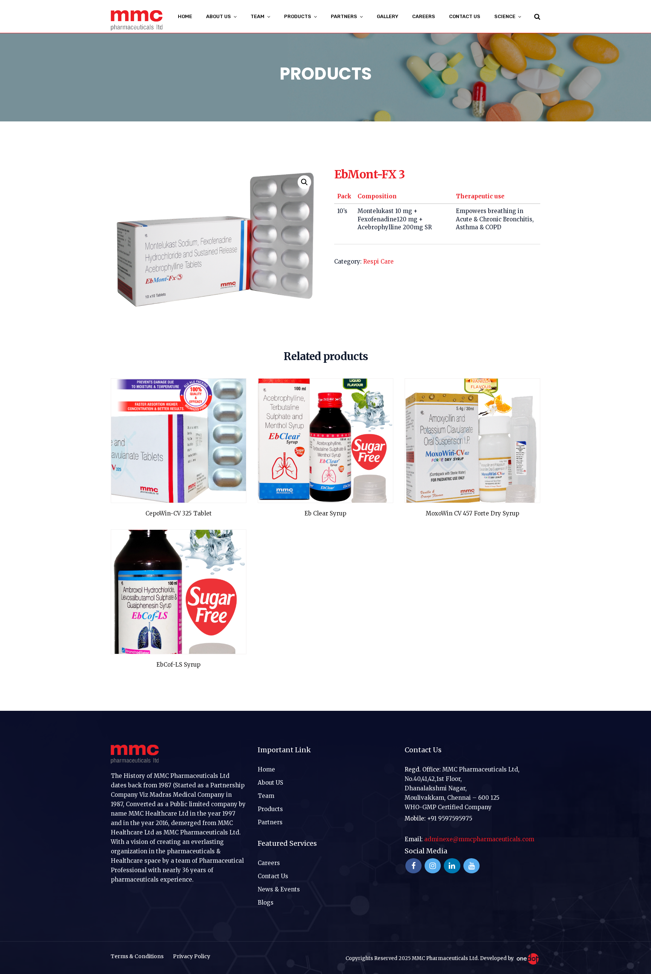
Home (185, 16)
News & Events (279, 889)
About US (218, 16)
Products (270, 809)
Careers (423, 16)
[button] (304, 182)
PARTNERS (344, 16)
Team (266, 795)
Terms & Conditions (137, 956)
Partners (270, 822)
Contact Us (464, 16)
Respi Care (378, 261)
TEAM (257, 16)
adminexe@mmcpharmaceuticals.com (479, 839)
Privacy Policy (191, 956)
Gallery (387, 16)
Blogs (266, 902)
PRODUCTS (297, 16)
